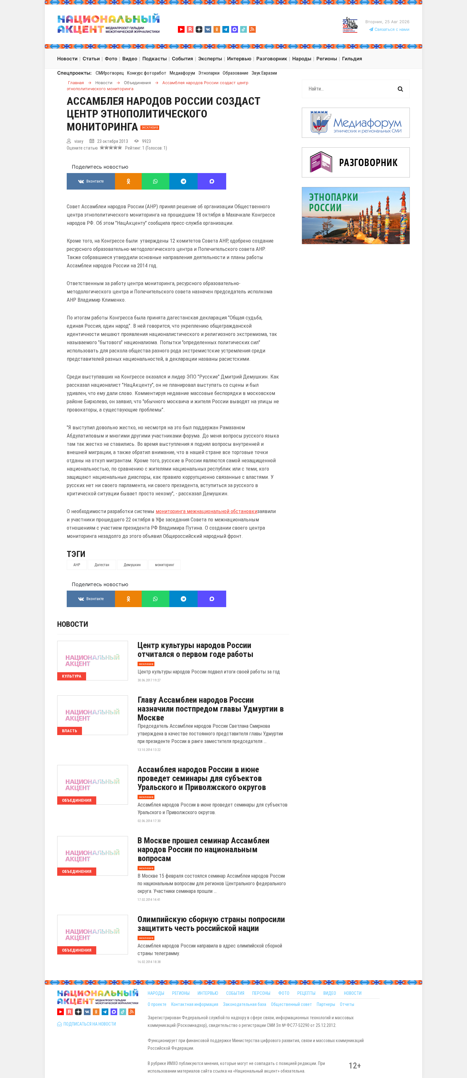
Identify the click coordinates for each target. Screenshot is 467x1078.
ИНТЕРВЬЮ (208, 993)
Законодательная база (244, 1004)
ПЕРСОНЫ (261, 993)
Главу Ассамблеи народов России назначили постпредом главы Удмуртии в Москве (211, 708)
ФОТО (283, 993)
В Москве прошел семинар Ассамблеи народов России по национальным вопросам (203, 849)
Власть (69, 730)
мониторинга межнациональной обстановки (206, 511)
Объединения (76, 800)
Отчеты (347, 1004)
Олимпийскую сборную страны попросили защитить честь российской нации (211, 924)
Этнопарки (209, 73)
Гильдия (352, 59)
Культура (71, 676)
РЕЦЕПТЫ (306, 993)
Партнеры (326, 1004)
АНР (76, 565)
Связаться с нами (391, 29)
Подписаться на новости (89, 1024)
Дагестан (101, 565)
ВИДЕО (329, 993)
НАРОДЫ (156, 993)
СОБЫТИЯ (235, 993)
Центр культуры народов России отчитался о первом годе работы (196, 650)
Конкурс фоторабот (146, 73)
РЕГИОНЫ (181, 993)
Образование (235, 73)
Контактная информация (194, 1004)
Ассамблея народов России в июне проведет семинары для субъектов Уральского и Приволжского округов (202, 778)
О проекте (157, 1004)
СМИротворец (110, 73)
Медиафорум (182, 73)
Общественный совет (291, 1004)
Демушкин (132, 565)
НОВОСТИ (353, 993)
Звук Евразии (264, 73)
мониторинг (164, 565)
